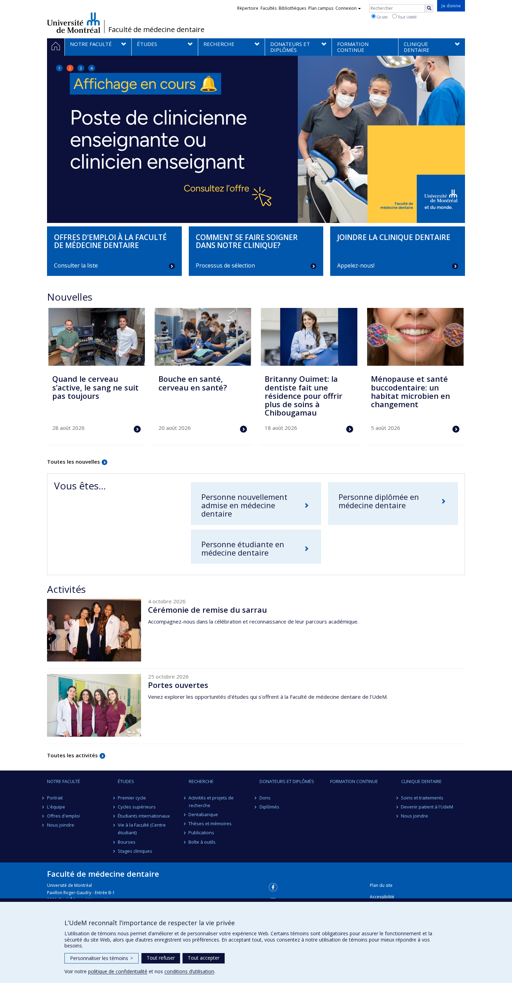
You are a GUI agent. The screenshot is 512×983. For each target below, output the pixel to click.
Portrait (55, 798)
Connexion (346, 8)
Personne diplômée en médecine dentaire (379, 501)
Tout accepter (203, 957)
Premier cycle (132, 798)
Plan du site (381, 885)
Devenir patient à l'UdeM (427, 807)
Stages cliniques (135, 851)
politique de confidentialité (117, 971)
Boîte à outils (202, 842)
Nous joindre (60, 825)
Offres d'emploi (63, 816)
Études (126, 781)
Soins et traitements (422, 798)
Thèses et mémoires (210, 823)
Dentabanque (203, 814)
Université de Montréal (73, 22)
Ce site (381, 17)
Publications (202, 832)
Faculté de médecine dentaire (156, 29)
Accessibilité (382, 897)
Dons (265, 798)
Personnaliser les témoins (101, 958)
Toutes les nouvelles (73, 461)
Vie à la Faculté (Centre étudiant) (142, 829)
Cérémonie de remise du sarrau (207, 609)
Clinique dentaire (421, 781)
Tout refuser (161, 957)
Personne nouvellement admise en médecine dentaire (244, 505)
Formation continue (354, 781)
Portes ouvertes (178, 685)
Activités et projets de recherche (211, 801)
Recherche (201, 781)
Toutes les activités (72, 755)
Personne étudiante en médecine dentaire (242, 548)
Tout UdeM (407, 17)
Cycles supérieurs (137, 807)
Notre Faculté (63, 781)
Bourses (126, 842)
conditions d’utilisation (189, 971)
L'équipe (56, 807)
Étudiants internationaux (144, 816)
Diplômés (269, 807)
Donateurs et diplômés (286, 781)
